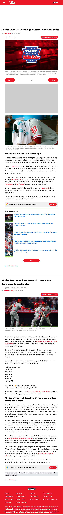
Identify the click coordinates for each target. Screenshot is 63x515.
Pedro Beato (9, 184)
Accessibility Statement (50, 499)
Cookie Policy (20, 499)
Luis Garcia (45, 188)
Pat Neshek (15, 166)
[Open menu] (4, 2)
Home (7, 266)
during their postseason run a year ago (20, 438)
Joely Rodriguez (16, 179)
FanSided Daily (21, 496)
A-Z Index (8, 502)
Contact (32, 493)
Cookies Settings (21, 502)
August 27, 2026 (32, 388)
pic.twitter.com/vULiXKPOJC (27, 385)
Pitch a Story (34, 496)
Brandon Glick (8, 290)
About (7, 493)
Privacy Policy (47, 496)
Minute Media (12, 506)
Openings (19, 493)
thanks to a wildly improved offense (38, 391)
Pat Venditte (20, 184)
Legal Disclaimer (35, 499)
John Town (7, 33)
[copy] (15, 37)
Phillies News (14, 266)
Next (53, 80)
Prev (9, 80)
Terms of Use (9, 499)
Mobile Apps (9, 496)
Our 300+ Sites (47, 493)
